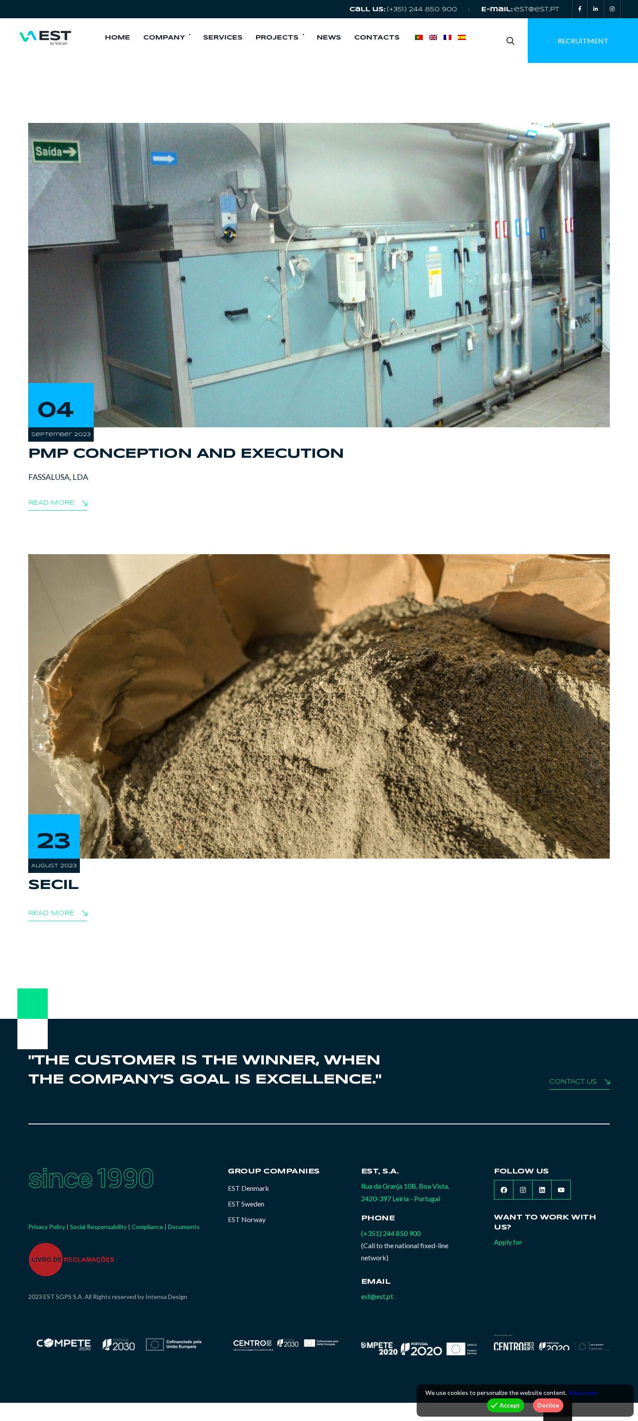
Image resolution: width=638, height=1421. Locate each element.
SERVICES (223, 38)
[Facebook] (579, 9)
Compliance (147, 1226)
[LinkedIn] (596, 9)
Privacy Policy (46, 1226)
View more (582, 1392)
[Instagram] (612, 9)
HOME (117, 38)
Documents (184, 1226)
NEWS (329, 38)
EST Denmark (248, 1188)
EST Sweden (246, 1204)
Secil (53, 885)
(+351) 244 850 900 (422, 10)
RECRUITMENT (583, 40)
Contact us (573, 1082)
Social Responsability (98, 1226)
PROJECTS (277, 38)
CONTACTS (377, 38)
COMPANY (164, 38)
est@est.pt (536, 10)
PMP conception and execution (186, 454)
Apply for (508, 1242)
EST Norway (247, 1219)
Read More (51, 503)
